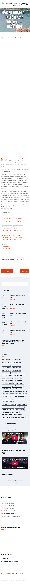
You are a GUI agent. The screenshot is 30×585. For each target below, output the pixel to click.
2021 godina (6, 370)
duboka (22, 161)
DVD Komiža (18, 574)
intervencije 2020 (20, 399)
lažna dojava (20, 163)
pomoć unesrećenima (18, 407)
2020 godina (16, 367)
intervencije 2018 (20, 396)
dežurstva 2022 (7, 386)
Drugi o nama (5, 580)
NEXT (23, 271)
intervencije (4, 163)
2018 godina (16, 365)
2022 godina (16, 370)
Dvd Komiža (13, 161)
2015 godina (6, 362)
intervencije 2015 (8, 393)
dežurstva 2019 (19, 380)
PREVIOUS (7, 271)
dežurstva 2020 (7, 383)
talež (2, 166)
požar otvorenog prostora (12, 164)
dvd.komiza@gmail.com (10, 511)
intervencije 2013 (8, 391)
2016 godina (6, 159)
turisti (20, 414)
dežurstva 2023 (19, 386)
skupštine (15, 412)
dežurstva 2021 (18, 383)
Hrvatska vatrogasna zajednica (10, 564)
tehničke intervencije (9, 414)
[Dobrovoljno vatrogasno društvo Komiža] (15, 4)
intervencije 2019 (8, 399)
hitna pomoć (6, 388)
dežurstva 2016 (7, 378)
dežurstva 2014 (7, 375)
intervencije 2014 (21, 391)
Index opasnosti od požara (18, 580)
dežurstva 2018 (7, 380)
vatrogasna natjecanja (19, 417)
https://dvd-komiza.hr (10, 513)
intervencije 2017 (8, 396)
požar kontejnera (8, 409)
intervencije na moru (9, 404)
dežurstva (15, 372)
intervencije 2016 (12, 163)
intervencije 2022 (8, 401)
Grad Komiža (4, 558)
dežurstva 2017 (19, 378)
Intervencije (13, 159)
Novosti (19, 159)
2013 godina (6, 359)
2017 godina (6, 365)
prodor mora (19, 409)
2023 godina (6, 372)
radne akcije (6, 412)
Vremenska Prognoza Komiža (9, 561)
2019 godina (6, 367)
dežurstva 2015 (19, 375)
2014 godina (16, 359)
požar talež (23, 164)
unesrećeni (6, 417)
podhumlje (6, 407)
